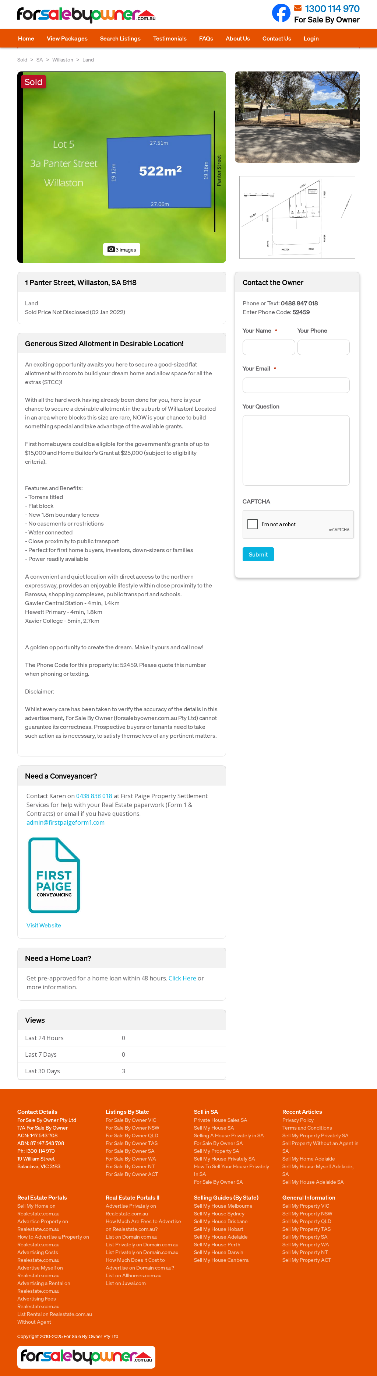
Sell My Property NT (305, 1252)
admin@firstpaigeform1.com (66, 822)
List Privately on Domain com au (142, 1244)
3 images (121, 249)
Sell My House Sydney (219, 1213)
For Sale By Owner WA (131, 1158)
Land (88, 59)
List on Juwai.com (126, 1283)
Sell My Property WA (305, 1244)
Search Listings (120, 38)
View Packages (67, 38)
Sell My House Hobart (218, 1228)
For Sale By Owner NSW (132, 1127)
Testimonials (170, 38)
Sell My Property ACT (306, 1259)
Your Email (259, 368)
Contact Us (277, 38)
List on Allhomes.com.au (134, 1275)
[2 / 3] (297, 116)
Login (311, 38)
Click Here (182, 978)
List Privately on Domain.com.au (142, 1252)
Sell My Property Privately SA (315, 1135)
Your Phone (312, 330)
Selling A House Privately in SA (229, 1135)
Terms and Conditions (307, 1127)
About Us (238, 38)
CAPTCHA (256, 501)
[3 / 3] (297, 216)
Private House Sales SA (220, 1119)
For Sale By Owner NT (130, 1166)
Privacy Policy (298, 1119)
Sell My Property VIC (305, 1205)
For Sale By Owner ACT (132, 1173)
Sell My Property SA (216, 1150)
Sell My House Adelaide (221, 1236)
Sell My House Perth (217, 1244)
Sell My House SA (214, 1127)
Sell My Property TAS (306, 1228)
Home (26, 38)
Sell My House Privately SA (224, 1158)
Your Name (260, 330)
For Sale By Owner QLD (132, 1135)
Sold (22, 59)
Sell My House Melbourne (223, 1205)
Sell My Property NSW (307, 1213)
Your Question (261, 406)
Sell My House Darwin (218, 1252)
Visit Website (44, 925)
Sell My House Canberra (221, 1259)
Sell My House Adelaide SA (313, 1181)
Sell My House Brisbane (221, 1221)
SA (39, 59)
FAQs (206, 38)
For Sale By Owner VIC (131, 1119)
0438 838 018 (94, 796)
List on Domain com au (132, 1236)
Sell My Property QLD (306, 1221)
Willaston (62, 59)
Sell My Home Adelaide (308, 1158)
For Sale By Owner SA (130, 1150)
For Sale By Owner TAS (132, 1143)
